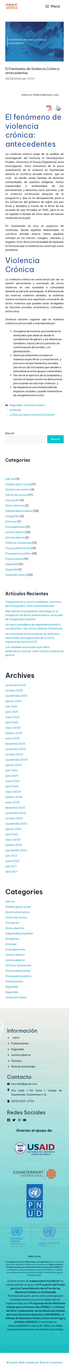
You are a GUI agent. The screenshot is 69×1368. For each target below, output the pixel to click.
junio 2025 (11, 711)
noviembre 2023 (15, 813)
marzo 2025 (13, 727)
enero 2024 (12, 802)
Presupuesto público (18, 553)
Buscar (9, 433)
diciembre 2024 (15, 743)
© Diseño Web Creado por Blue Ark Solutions (34, 1362)
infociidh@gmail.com (24, 1084)
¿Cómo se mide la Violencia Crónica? (32, 414)
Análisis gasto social (18, 484)
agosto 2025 (13, 701)
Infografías (12, 516)
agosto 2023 (13, 829)
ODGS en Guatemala (18, 542)
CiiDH (15, 1037)
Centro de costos (16, 495)
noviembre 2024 (15, 749)
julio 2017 (11, 866)
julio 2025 (11, 706)
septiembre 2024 (16, 759)
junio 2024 (11, 775)
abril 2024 (11, 786)
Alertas (10, 479)
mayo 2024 (12, 781)
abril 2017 (11, 871)
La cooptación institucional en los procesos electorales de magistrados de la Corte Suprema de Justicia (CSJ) (32, 637)
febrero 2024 (13, 797)
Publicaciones (14, 558)
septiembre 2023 (16, 823)
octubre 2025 (14, 690)
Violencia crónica (34, 405)
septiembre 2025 (16, 695)
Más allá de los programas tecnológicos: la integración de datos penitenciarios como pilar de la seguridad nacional (34, 615)
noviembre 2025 (15, 685)
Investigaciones (15, 526)
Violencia (15, 410)
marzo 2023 (13, 839)
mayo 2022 (12, 861)
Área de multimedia (23, 1066)
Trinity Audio (39, 95)
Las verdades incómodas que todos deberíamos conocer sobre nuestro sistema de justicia (34, 651)
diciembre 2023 (15, 807)
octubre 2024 (14, 754)
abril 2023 (11, 834)
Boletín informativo (17, 489)
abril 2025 (11, 722)
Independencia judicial (19, 510)
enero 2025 (12, 738)
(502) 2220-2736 (22, 1101)
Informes (11, 521)
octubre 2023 (14, 818)
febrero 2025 (13, 733)
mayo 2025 (12, 717)
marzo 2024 (13, 791)
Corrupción (12, 500)
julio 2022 (11, 855)
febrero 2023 (13, 845)
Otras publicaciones (18, 548)
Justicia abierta (15, 532)
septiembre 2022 (16, 850)
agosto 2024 (13, 765)
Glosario (16, 1060)
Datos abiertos (14, 505)
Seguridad (16, 405)
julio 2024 (11, 770)
